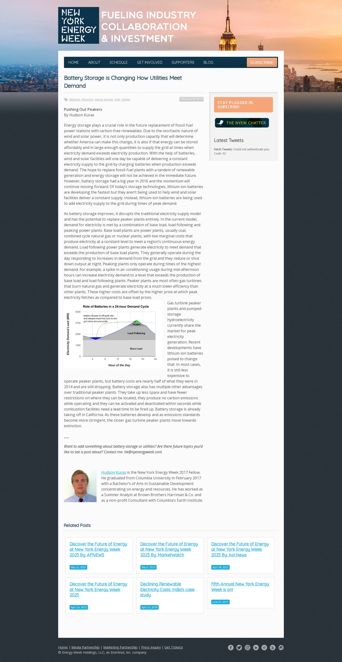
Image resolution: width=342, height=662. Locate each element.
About (94, 62)
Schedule (119, 62)
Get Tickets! (173, 647)
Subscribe (262, 62)
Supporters (183, 62)
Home (73, 62)
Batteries (74, 99)
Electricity (87, 99)
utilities (125, 99)
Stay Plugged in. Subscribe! (236, 104)
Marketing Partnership (120, 647)
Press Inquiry (151, 647)
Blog (208, 62)
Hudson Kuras (113, 472)
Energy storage (104, 99)
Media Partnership (85, 647)
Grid (117, 99)
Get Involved (149, 62)
